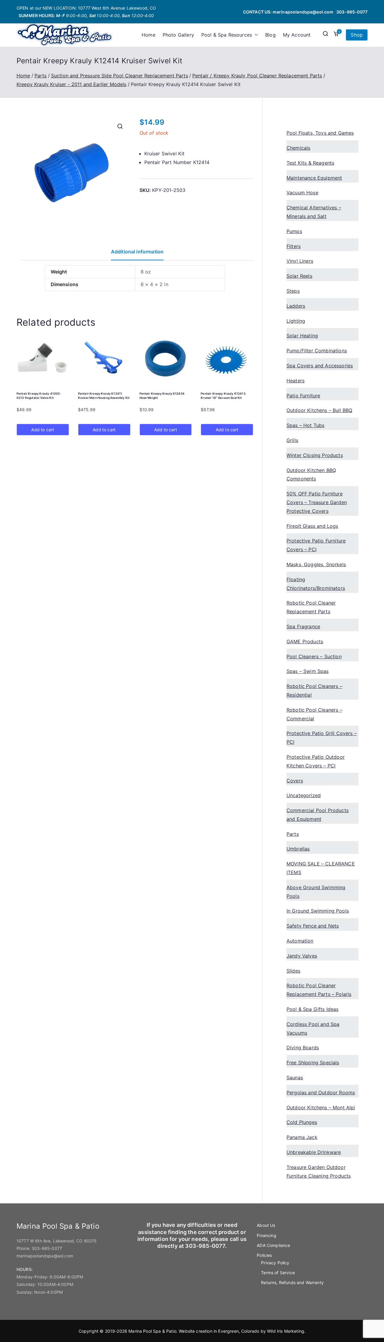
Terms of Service (278, 1272)
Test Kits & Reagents (310, 163)
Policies (264, 1255)
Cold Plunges (301, 1122)
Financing (266, 1235)
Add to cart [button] (42, 429)
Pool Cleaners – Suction (314, 656)
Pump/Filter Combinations (316, 351)
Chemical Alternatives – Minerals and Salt (313, 212)
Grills (292, 440)
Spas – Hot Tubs (305, 425)
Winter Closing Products (314, 455)
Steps (293, 291)
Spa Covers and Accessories (319, 366)
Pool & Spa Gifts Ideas (312, 1009)
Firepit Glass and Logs (312, 526)
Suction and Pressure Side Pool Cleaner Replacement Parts (119, 76)
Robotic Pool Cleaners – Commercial (314, 714)
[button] (255, 35)
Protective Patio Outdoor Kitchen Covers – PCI (315, 761)
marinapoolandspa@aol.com (303, 11)
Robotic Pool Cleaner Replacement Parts (311, 607)
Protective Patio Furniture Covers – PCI (316, 545)
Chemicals (298, 148)
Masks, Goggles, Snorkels (316, 564)
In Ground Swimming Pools (317, 911)
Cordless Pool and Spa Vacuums (312, 1028)
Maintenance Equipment (314, 178)
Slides (293, 971)
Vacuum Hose (302, 193)
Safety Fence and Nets (312, 926)
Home (148, 35)
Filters (293, 246)
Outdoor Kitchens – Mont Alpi (320, 1107)
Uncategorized (303, 795)
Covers (294, 781)
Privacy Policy (275, 1262)
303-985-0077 (352, 11)
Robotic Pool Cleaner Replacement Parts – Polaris (318, 989)
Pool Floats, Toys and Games (320, 133)
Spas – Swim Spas (307, 671)
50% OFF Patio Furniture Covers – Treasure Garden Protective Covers (316, 502)
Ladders (295, 306)
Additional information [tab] (137, 252)
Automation (300, 941)
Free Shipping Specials (312, 1063)
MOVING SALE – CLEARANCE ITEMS (320, 868)
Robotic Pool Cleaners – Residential (314, 690)
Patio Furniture (303, 396)
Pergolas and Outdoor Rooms (320, 1092)
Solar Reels (299, 276)
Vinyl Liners (299, 261)
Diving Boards (302, 1048)
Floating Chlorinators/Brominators (315, 583)
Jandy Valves (301, 956)
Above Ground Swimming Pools (315, 891)
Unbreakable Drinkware (313, 1152)
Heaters (295, 381)
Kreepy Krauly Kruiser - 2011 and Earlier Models (71, 84)
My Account (297, 35)
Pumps (294, 231)
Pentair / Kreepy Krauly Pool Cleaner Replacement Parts (257, 76)
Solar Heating (302, 336)
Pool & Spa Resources (226, 35)
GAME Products (304, 641)
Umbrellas (298, 849)
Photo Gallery (178, 35)
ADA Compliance (273, 1245)
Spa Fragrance (303, 626)
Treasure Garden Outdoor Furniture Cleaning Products (318, 1171)
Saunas (294, 1077)
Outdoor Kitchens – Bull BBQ (319, 410)
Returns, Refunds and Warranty (292, 1282)
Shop (357, 35)
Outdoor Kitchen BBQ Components (311, 474)
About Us (266, 1225)
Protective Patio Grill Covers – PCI (321, 737)
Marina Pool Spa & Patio (152, 1331)
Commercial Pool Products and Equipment (317, 814)
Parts (40, 76)
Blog (270, 35)
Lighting (295, 321)
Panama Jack (301, 1137)
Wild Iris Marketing (285, 1331)
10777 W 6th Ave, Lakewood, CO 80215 (56, 1240)
